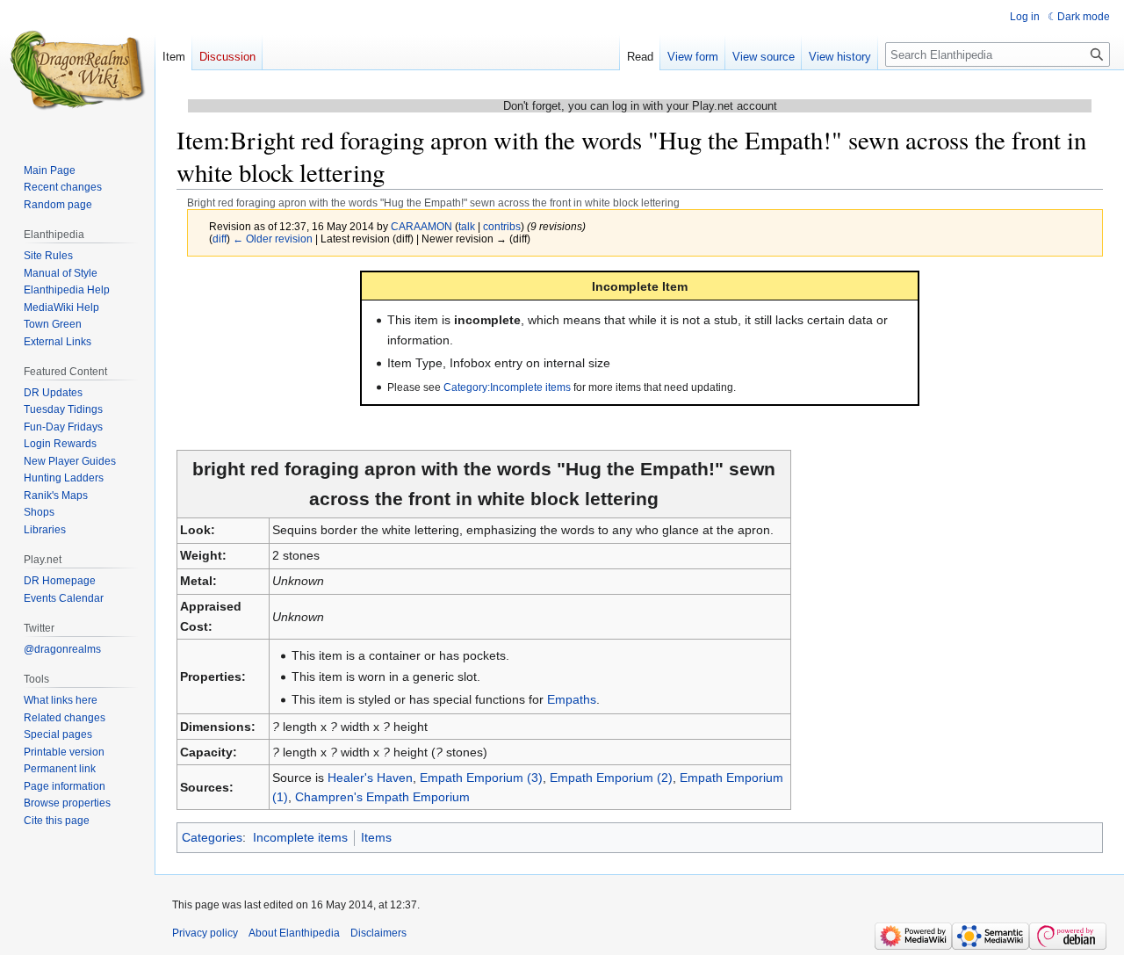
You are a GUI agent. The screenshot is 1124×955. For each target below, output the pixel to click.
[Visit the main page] (77, 70)
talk (466, 226)
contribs (502, 226)
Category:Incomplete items (507, 387)
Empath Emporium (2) (611, 778)
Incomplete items (300, 837)
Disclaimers (378, 933)
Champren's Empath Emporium (382, 797)
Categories (212, 837)
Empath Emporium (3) (481, 778)
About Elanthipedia (294, 933)
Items (376, 837)
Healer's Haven (370, 778)
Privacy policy (205, 933)
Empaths (571, 699)
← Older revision (273, 238)
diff (220, 238)
